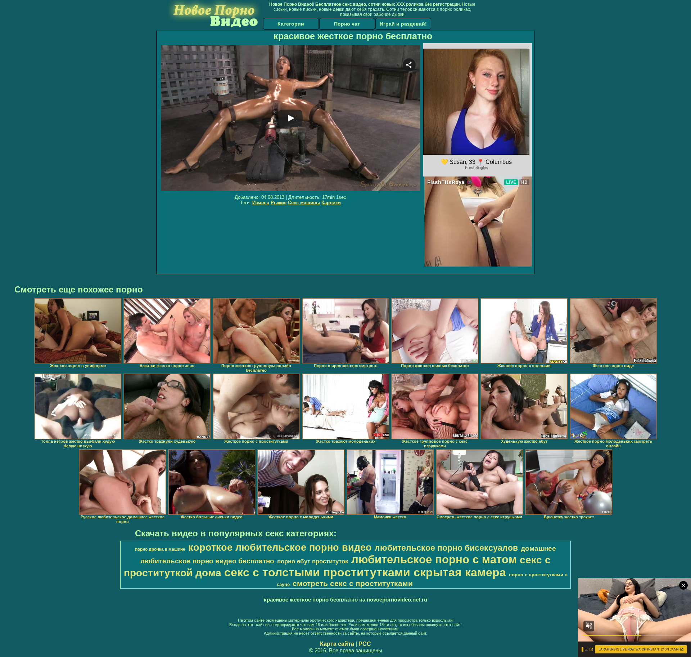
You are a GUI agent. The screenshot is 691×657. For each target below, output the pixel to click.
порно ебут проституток (312, 561)
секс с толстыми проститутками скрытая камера (365, 572)
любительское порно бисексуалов (446, 548)
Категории (290, 24)
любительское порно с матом (434, 559)
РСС (364, 644)
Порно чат (347, 24)
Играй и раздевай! (403, 24)
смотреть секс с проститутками (353, 583)
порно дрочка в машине (160, 549)
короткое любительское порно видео (280, 547)
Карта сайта (337, 644)
